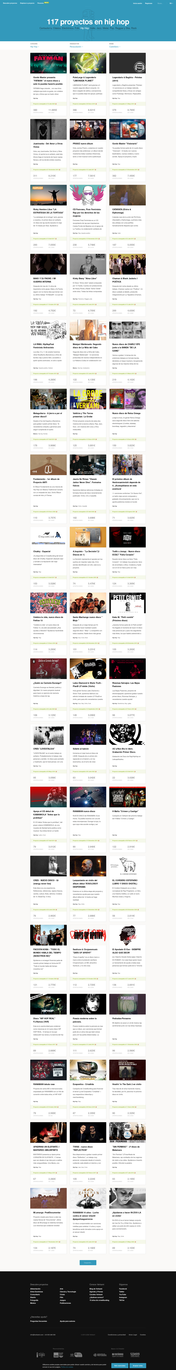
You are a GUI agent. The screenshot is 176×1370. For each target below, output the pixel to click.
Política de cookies (67, 1367)
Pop (112, 28)
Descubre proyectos (10, 3)
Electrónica (67, 28)
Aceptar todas (138, 1366)
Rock (133, 28)
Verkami (88, 3)
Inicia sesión (137, 3)
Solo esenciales (119, 1366)
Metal (105, 28)
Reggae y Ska (122, 28)
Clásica (56, 28)
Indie (92, 28)
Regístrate (148, 3)
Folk (77, 28)
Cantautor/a (46, 28)
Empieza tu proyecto (27, 3)
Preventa (40, 3)
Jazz (99, 28)
